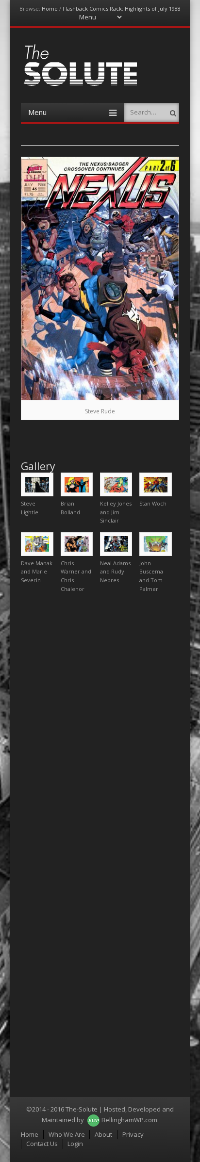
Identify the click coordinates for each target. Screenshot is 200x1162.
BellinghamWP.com (129, 1119)
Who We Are (67, 1134)
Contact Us (42, 1143)
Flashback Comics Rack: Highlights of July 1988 (122, 8)
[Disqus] (100, 721)
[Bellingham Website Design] (93, 1119)
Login (75, 1143)
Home (50, 8)
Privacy (133, 1134)
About (103, 1134)
